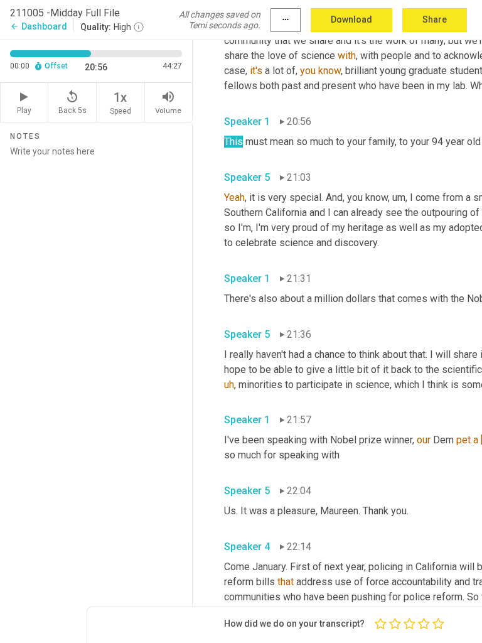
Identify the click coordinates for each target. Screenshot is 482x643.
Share (434, 19)
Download (351, 19)
